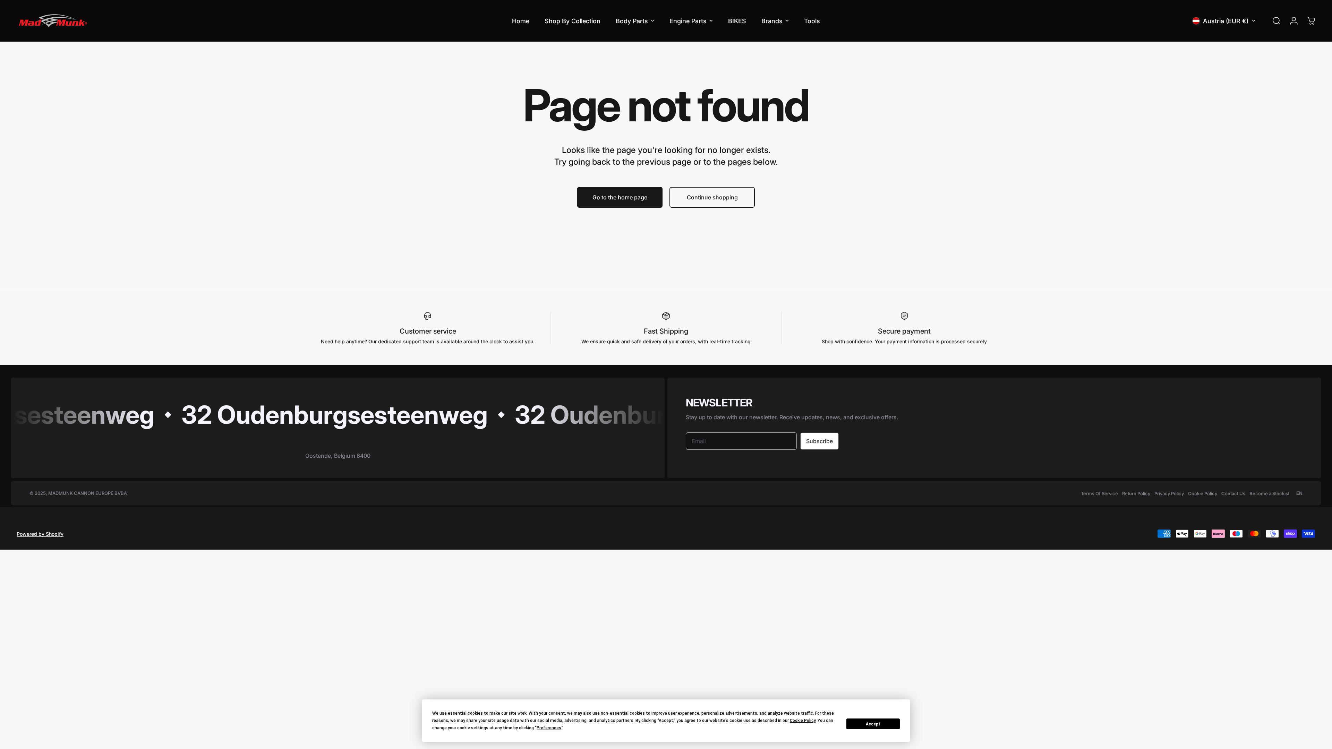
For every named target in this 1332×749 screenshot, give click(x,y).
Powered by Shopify (40, 534)
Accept (873, 724)
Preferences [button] (549, 727)
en (1299, 493)
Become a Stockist (1269, 493)
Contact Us (1233, 493)
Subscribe (819, 441)
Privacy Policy (1169, 493)
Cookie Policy (1202, 493)
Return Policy (1136, 493)
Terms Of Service (1099, 493)
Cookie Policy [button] (803, 720)
